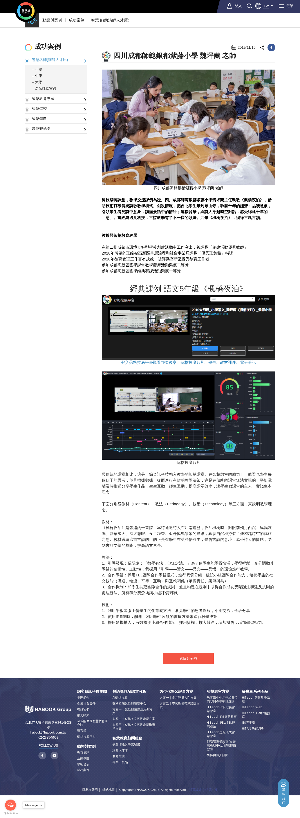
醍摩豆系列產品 (255, 691)
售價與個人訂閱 (217, 755)
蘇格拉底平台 (86, 736)
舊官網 (81, 730)
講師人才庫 (120, 750)
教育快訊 (83, 752)
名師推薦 (118, 756)
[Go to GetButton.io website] (11, 813)
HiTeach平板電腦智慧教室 (221, 709)
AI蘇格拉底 (119, 697)
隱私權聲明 (90, 789)
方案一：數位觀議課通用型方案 (132, 711)
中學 (38, 76)
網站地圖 (108, 789)
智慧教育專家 (43, 98)
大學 (38, 82)
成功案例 (77, 20)
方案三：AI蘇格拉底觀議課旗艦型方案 (133, 727)
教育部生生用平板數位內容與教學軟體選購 (222, 699)
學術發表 (83, 764)
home (32, 20)
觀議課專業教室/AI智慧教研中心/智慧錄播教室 (221, 745)
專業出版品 (120, 762)
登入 (238, 5)
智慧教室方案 (218, 691)
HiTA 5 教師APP (253, 728)
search (249, 6)
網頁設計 (195, 789)
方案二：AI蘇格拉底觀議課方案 (133, 719)
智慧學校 (39, 108)
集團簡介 (83, 697)
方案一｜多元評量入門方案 (178, 697)
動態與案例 (52, 20)
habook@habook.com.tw (48, 732)
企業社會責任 (86, 703)
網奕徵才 (83, 715)
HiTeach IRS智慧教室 (222, 716)
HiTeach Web (252, 707)
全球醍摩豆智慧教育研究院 (92, 723)
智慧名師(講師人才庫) (110, 20)
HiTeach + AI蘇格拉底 (256, 715)
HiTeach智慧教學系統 (256, 699)
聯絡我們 (283, 796)
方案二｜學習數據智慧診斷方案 (180, 705)
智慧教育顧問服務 (127, 738)
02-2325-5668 (48, 737)
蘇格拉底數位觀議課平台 (129, 703)
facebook (271, 47)
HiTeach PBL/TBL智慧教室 (221, 724)
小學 (38, 69)
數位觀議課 (41, 128)
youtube (54, 755)
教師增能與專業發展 (126, 744)
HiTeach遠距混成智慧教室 (221, 734)
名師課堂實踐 (45, 88)
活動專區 (83, 758)
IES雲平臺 (248, 722)
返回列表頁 (188, 658)
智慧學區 (39, 118)
